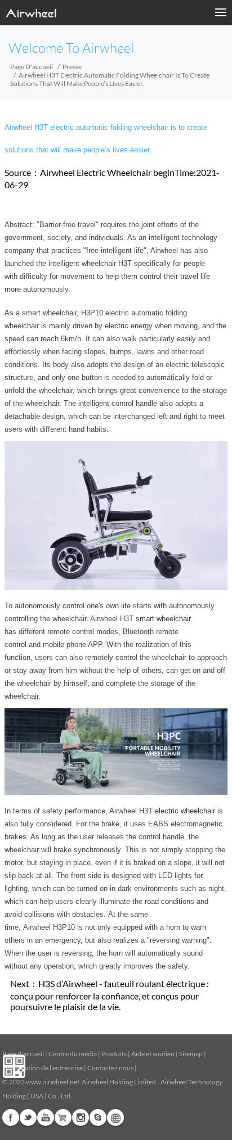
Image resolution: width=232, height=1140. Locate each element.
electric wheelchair (185, 811)
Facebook (10, 1117)
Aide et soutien (153, 1053)
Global (115, 1117)
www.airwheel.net (52, 1082)
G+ (63, 1117)
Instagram (80, 1117)
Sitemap (191, 1053)
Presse (72, 66)
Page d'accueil (31, 66)
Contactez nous (110, 1068)
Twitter (28, 1117)
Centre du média (72, 1053)
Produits (114, 1053)
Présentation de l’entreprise (42, 1068)
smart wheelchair (163, 618)
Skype (98, 1117)
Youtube (45, 1117)
